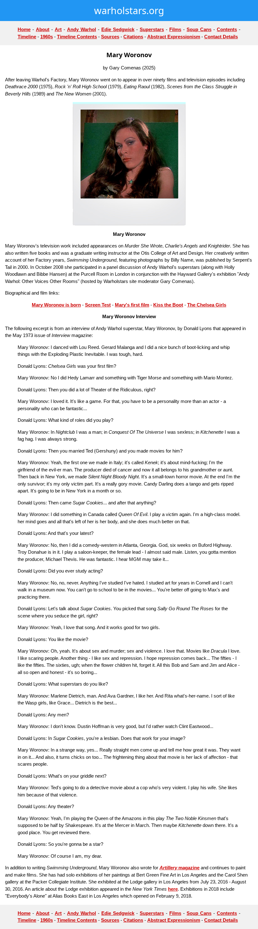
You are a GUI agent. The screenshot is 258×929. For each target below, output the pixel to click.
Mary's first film (132, 304)
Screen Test (98, 304)
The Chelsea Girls (206, 304)
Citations (133, 36)
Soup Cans (199, 29)
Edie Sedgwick (117, 29)
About (42, 29)
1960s (46, 36)
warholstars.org (129, 10)
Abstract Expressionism (173, 36)
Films (175, 29)
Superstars (152, 29)
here (173, 889)
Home (24, 29)
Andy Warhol (81, 29)
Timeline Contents (77, 36)
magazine (188, 867)
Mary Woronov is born (56, 304)
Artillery (168, 867)
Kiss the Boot (168, 304)
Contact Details (221, 36)
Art (58, 29)
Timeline (27, 36)
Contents (227, 29)
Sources (110, 36)
